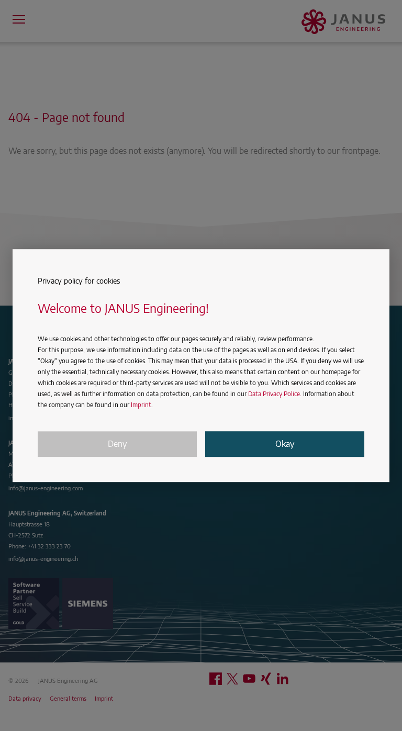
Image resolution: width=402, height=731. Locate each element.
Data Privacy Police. (275, 394)
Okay (284, 444)
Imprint (141, 405)
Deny (117, 444)
